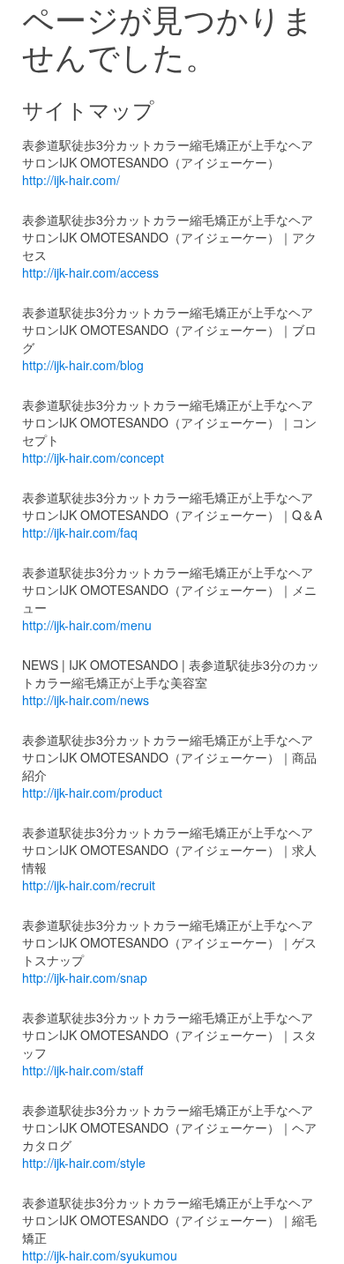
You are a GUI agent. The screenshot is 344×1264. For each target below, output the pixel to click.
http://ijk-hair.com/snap (84, 977)
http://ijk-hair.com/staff (82, 1070)
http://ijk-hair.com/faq (80, 532)
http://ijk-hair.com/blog (83, 365)
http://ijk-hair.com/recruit (88, 885)
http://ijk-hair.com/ (71, 180)
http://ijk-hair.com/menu (87, 625)
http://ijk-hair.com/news (85, 700)
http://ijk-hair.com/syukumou (99, 1255)
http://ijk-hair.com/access (90, 272)
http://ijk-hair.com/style (84, 1162)
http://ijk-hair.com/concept (93, 457)
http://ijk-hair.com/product (92, 792)
